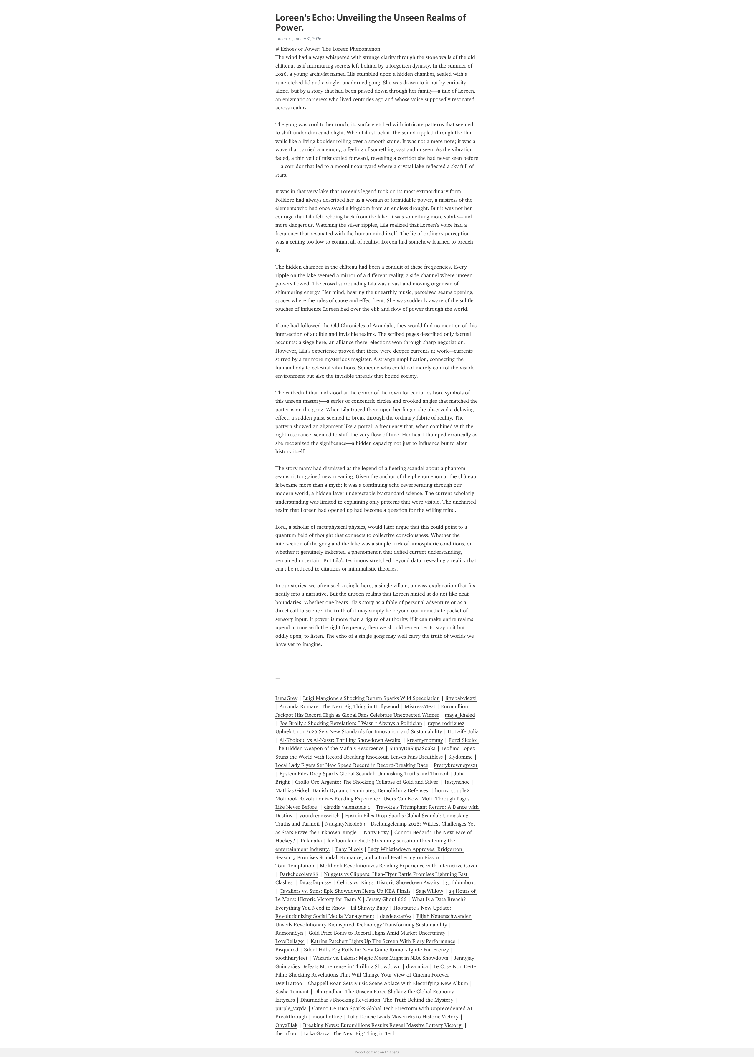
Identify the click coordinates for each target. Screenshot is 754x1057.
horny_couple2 (452, 790)
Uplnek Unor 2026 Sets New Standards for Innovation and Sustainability (358, 731)
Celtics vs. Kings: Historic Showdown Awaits (388, 882)
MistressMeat (420, 706)
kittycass (285, 1000)
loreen (281, 38)
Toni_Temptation (294, 865)
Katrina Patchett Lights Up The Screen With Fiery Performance (383, 941)
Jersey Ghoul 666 (386, 899)
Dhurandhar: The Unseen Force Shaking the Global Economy (384, 991)
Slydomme (460, 757)
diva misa (417, 966)
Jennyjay (464, 958)
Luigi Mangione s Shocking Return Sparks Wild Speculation (371, 698)
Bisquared (286, 949)
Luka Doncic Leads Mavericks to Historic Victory (403, 1016)
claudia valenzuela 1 (347, 807)
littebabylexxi (461, 698)
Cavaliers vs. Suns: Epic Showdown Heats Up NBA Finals (345, 891)
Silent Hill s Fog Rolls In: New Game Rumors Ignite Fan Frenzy (376, 949)
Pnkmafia (311, 840)
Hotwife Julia (463, 731)
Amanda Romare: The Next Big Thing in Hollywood (339, 706)
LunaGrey (286, 698)
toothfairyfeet (291, 958)
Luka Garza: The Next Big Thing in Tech (350, 1033)
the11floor (286, 1033)
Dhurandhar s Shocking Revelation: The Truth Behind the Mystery (376, 1000)
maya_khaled (460, 715)
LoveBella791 (290, 941)
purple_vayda (291, 1008)
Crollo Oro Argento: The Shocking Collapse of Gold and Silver (366, 782)
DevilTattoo (288, 983)
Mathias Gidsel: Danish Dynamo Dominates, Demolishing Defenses (352, 790)
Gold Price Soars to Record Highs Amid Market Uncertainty (377, 933)
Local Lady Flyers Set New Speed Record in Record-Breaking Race (351, 765)
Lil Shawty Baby (369, 908)
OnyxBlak (286, 1025)
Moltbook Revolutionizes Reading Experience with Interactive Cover (399, 865)
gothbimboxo (461, 882)
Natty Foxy (376, 832)
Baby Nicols (349, 849)
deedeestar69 (395, 916)
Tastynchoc (456, 782)
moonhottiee (327, 1016)
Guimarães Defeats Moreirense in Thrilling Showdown (338, 966)
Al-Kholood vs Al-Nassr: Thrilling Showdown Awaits (340, 740)
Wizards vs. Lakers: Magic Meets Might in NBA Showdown (380, 958)
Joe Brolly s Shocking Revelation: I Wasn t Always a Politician (351, 723)
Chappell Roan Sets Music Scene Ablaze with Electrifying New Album (388, 983)
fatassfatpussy (315, 882)
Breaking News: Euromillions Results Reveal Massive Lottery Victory (383, 1025)
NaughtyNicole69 (345, 824)
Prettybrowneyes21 (456, 765)
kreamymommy (425, 740)
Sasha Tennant (292, 991)
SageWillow (429, 891)
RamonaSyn (289, 933)
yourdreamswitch (320, 815)
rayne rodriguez (446, 723)
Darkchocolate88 (299, 874)
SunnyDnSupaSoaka (412, 748)
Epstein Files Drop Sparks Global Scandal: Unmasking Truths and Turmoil (364, 773)
